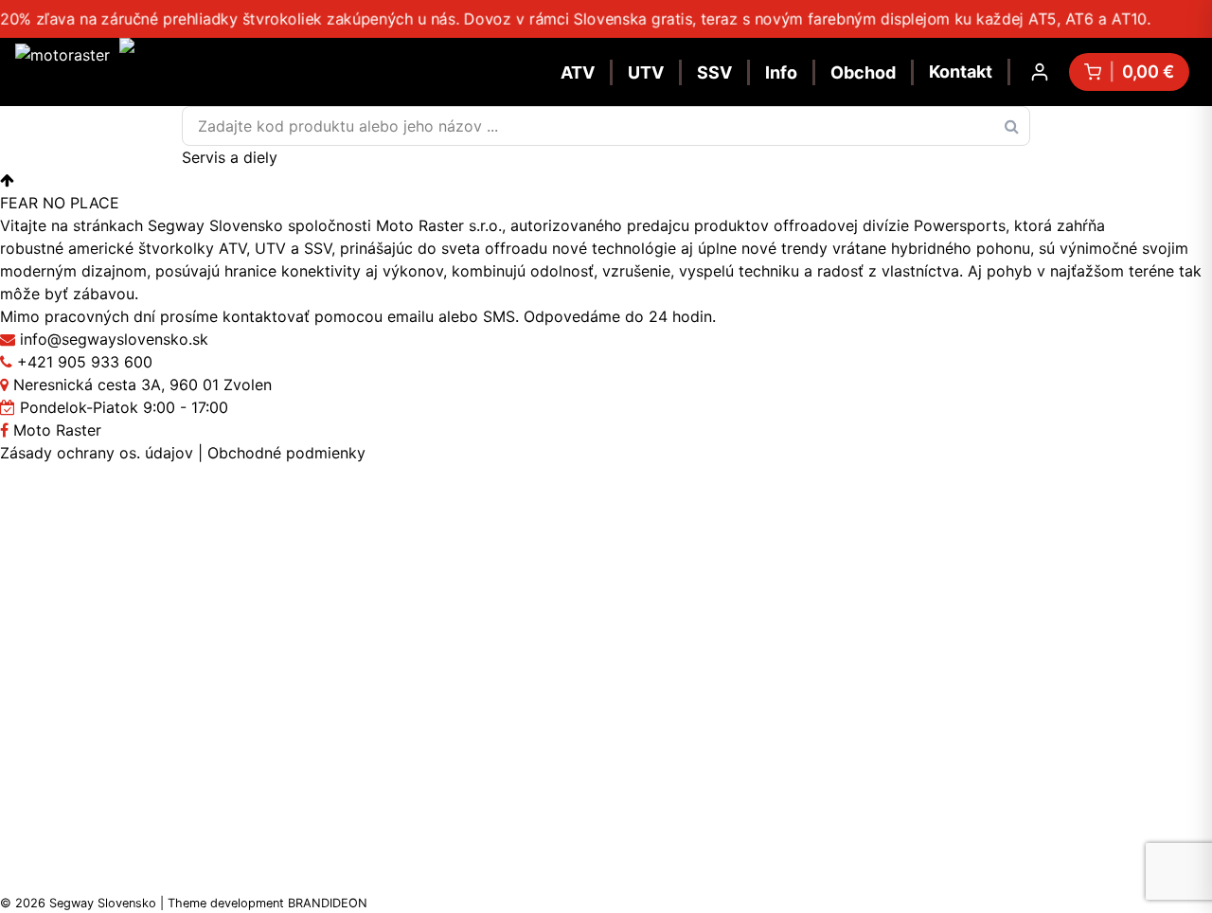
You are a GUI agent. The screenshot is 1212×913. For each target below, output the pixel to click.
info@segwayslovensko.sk (114, 339)
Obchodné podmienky (286, 452)
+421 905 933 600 (84, 361)
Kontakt (960, 71)
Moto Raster (55, 430)
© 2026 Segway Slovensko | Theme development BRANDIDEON (183, 903)
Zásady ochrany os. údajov (96, 452)
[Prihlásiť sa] (1039, 72)
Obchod (863, 72)
